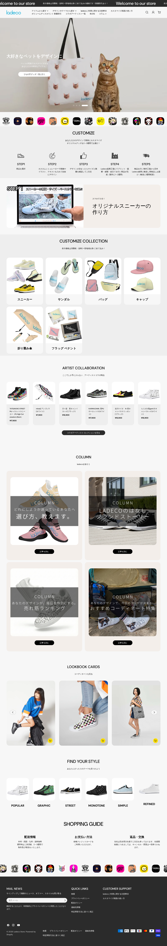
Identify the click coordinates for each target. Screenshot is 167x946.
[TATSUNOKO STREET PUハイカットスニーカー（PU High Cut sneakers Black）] (18, 393)
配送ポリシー (76, 903)
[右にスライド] (154, 712)
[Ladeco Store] (9, 121)
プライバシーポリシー (80, 898)
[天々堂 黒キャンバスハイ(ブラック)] (70, 393)
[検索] (147, 12)
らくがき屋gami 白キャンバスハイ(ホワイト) (149, 411)
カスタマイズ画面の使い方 (114, 898)
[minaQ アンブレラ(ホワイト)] (44, 393)
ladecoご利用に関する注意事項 (116, 894)
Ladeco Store (19, 931)
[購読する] (65, 900)
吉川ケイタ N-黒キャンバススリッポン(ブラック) (123, 411)
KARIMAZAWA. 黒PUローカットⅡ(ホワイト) (97, 411)
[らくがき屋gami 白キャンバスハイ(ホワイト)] (149, 393)
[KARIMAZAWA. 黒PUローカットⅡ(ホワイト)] (96, 393)
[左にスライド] (13, 712)
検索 (73, 894)
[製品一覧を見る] (50, 740)
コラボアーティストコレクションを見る (83, 433)
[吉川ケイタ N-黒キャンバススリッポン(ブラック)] (123, 393)
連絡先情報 (75, 907)
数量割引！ (83, 78)
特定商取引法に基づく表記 (82, 911)
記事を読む (44, 551)
